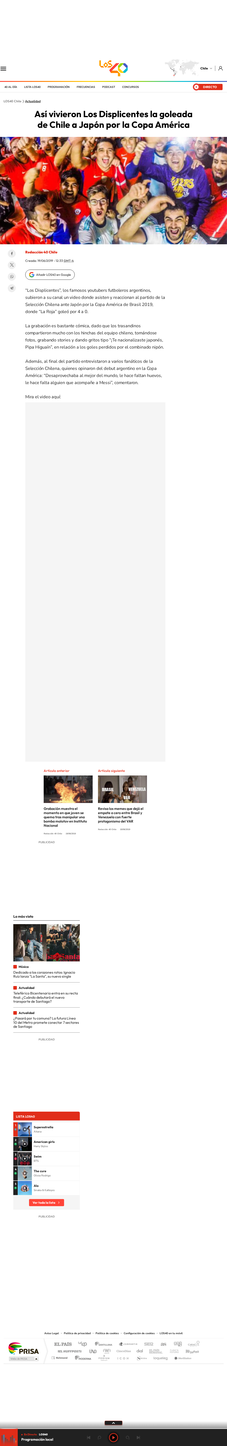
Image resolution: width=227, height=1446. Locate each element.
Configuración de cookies (139, 1333)
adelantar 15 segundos (127, 1437)
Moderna (82, 1356)
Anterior (88, 1437)
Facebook (12, 254)
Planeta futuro (172, 1350)
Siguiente (138, 1437)
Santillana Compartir (128, 1344)
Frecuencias (86, 87)
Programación (59, 87)
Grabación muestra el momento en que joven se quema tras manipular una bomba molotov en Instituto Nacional (65, 817)
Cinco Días (123, 1350)
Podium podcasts (104, 1356)
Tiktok (86, 1303)
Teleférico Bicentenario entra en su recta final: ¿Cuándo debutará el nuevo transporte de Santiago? (45, 997)
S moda (141, 1356)
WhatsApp (12, 277)
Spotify (131, 1303)
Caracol (192, 1344)
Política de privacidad (77, 1333)
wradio (106, 1350)
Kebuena (188, 1350)
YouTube (104, 1303)
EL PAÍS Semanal (156, 1350)
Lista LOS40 (32, 87)
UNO (93, 1350)
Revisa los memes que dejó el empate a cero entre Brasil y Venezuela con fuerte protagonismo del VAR (120, 814)
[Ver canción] (25, 1129)
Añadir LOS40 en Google (53, 275)
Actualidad (33, 101)
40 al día (10, 87)
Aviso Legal (51, 1333)
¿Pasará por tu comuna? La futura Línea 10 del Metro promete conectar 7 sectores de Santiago (46, 1022)
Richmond (60, 1356)
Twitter (12, 265)
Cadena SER (147, 1344)
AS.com (161, 1344)
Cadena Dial (139, 1350)
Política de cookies (107, 1333)
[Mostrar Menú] (6, 68)
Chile (204, 68)
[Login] (221, 68)
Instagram (95, 1303)
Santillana (105, 1344)
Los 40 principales (84, 1344)
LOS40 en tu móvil (171, 1333)
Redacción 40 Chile (41, 252)
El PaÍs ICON (123, 1356)
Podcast (108, 87)
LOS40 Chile (113, 68)
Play (113, 1437)
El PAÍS (62, 1344)
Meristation (182, 1356)
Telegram (12, 288)
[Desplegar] (113, 1423)
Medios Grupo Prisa (23, 1358)
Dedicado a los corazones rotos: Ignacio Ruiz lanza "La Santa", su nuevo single (44, 974)
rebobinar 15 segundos (99, 1437)
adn (176, 1344)
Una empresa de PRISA (23, 1348)
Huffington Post (68, 1350)
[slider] (113, 1428)
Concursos (130, 87)
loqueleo (161, 1356)
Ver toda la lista (44, 1203)
